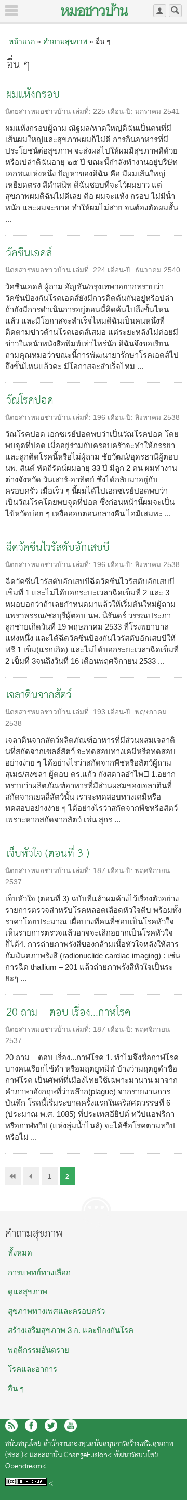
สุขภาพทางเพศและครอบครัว (56, 1311)
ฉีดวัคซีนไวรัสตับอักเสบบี (58, 548)
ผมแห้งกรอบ (33, 95)
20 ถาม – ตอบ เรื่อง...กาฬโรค (68, 1013)
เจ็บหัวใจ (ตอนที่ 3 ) (47, 854)
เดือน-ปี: (121, 111)
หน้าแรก (22, 41)
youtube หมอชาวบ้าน (70, 1425)
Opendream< (25, 1466)
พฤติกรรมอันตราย (38, 1349)
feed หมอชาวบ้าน (11, 1425)
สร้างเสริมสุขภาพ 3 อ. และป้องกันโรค (70, 1330)
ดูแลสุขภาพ (27, 1291)
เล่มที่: (83, 111)
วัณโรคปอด (30, 401)
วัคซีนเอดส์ (29, 253)
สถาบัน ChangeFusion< (77, 1455)
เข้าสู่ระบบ (159, 10)
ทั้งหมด (20, 1252)
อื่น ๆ (16, 1388)
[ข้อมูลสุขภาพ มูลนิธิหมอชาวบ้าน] (94, 9)
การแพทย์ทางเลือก (39, 1272)
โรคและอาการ (32, 1369)
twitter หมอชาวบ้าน (51, 1425)
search (175, 10)
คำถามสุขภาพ (65, 41)
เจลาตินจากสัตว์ (39, 695)
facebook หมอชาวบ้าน (31, 1425)
